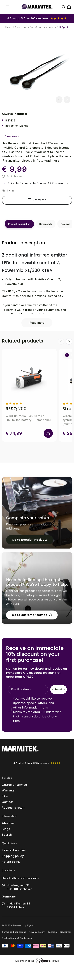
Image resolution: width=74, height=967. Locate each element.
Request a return (13, 807)
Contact (7, 801)
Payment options (14, 850)
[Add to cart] (48, 433)
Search (7, 834)
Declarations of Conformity (17, 938)
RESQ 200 (16, 408)
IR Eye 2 (63, 27)
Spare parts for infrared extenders (35, 27)
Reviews (65, 223)
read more (51, 160)
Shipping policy (13, 855)
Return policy (11, 861)
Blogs (6, 828)
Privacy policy (37, 932)
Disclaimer (65, 932)
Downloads (45, 223)
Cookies (52, 932)
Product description (19, 223)
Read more (37, 322)
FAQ (5, 796)
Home (8, 27)
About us (8, 823)
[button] (7, 7)
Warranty (8, 790)
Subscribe (58, 689)
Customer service (14, 784)
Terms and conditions (14, 932)
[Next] (69, 341)
